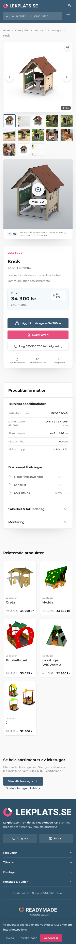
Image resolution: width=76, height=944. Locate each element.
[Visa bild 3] (38, 121)
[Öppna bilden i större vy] (38, 77)
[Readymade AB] (38, 911)
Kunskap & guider (15, 881)
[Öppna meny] (68, 15)
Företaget (10, 872)
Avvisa (10, 938)
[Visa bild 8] (38, 135)
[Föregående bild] (9, 77)
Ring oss (22, 838)
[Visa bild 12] (24, 149)
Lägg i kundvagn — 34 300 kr (41, 323)
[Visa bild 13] (38, 149)
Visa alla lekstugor (20, 781)
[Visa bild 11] (9, 149)
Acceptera (51, 938)
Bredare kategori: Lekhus (23, 788)
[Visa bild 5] (66, 121)
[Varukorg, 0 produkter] (69, 5)
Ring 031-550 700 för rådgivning (40, 346)
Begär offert (40, 334)
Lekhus (38, 30)
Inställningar (28, 938)
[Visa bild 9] (52, 135)
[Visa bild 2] (24, 121)
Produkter (10, 852)
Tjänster (8, 862)
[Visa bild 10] (66, 135)
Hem (6, 30)
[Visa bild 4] (52, 121)
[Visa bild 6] (9, 135)
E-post (58, 838)
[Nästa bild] (66, 77)
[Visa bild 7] (24, 135)
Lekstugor (55, 30)
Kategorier (22, 30)
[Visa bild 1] (9, 121)
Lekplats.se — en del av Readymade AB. (30, 822)
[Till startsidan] (21, 6)
